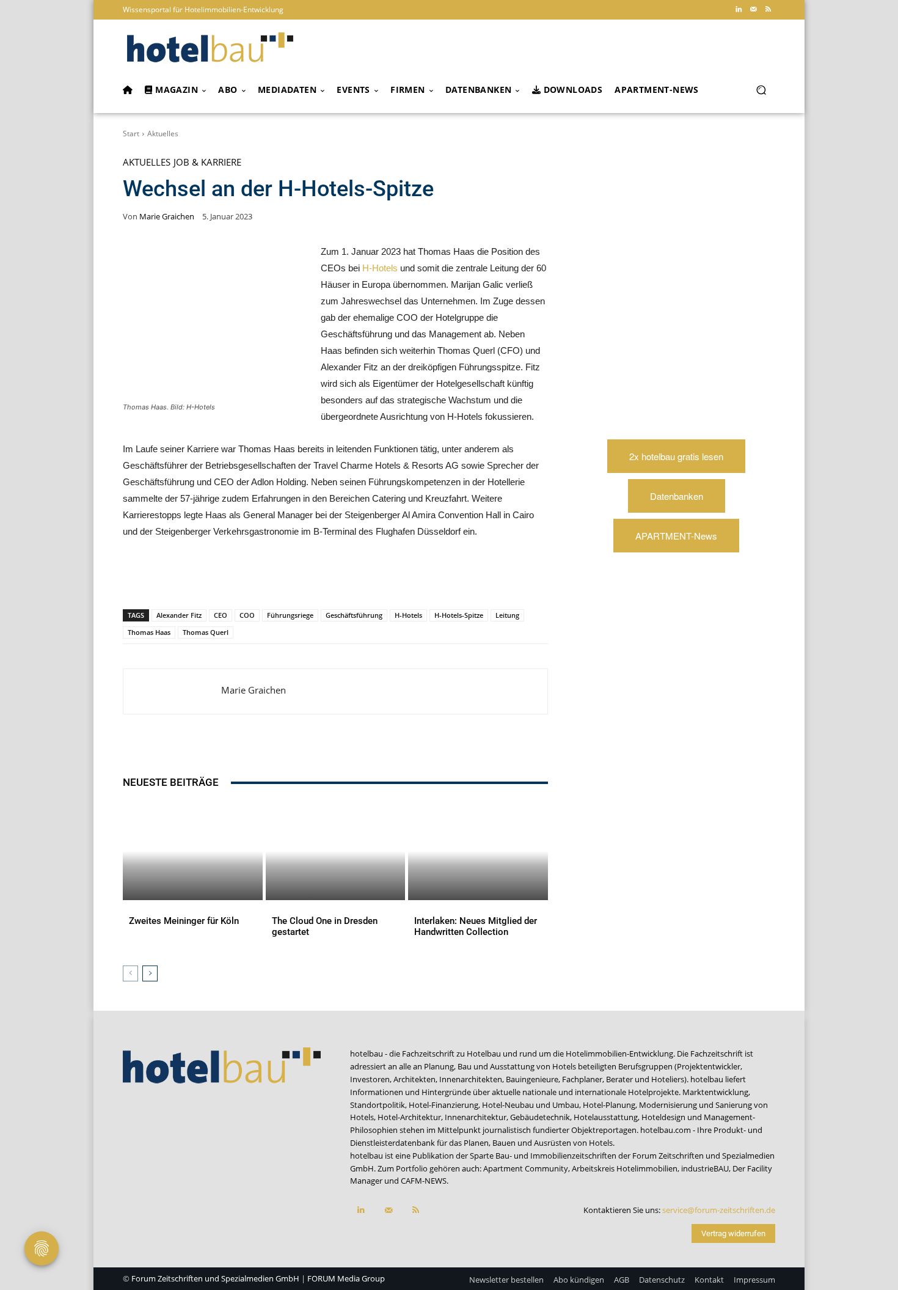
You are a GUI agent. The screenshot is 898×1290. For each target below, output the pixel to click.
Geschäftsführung (354, 615)
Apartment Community (525, 1168)
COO (247, 615)
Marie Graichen (166, 217)
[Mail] (753, 9)
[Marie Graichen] (172, 691)
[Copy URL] (294, 577)
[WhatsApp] (237, 577)
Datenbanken (676, 495)
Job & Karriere (207, 162)
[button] (761, 90)
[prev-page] (130, 973)
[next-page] (150, 973)
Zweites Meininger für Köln (184, 920)
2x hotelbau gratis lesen (676, 456)
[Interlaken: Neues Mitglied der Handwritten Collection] (478, 851)
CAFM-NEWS (424, 1180)
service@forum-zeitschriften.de (718, 1209)
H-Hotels (380, 268)
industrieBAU (705, 1168)
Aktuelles (162, 133)
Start (131, 133)
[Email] (322, 577)
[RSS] (768, 9)
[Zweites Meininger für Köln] (193, 851)
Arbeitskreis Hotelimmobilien (624, 1168)
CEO (220, 615)
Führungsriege (290, 615)
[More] (379, 577)
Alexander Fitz (179, 615)
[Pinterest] (209, 577)
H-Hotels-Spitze (458, 615)
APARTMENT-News (676, 535)
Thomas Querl (205, 632)
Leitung (507, 615)
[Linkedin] (738, 9)
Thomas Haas (149, 632)
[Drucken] (350, 577)
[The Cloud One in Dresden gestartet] (336, 851)
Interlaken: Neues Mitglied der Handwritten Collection (475, 926)
